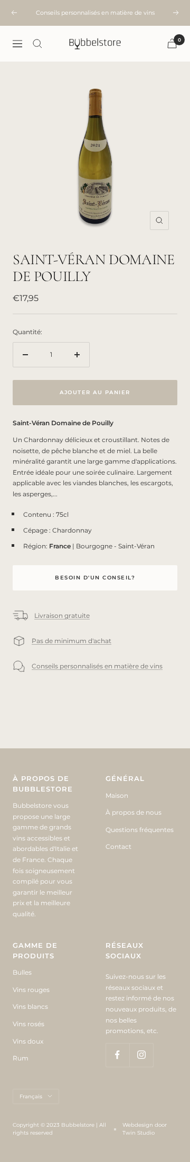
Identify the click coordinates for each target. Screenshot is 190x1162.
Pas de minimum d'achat (71, 641)
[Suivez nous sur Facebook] (117, 1055)
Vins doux (28, 1041)
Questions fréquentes (140, 830)
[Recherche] (37, 43)
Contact (118, 846)
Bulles (22, 972)
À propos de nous (134, 812)
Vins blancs (30, 1006)
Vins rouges (31, 990)
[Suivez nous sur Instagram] (141, 1055)
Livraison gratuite (62, 615)
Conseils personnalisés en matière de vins (97, 666)
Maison (117, 795)
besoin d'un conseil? (95, 577)
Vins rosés (28, 1024)
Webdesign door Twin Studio (144, 1128)
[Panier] (172, 43)
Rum (20, 1058)
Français (31, 1096)
